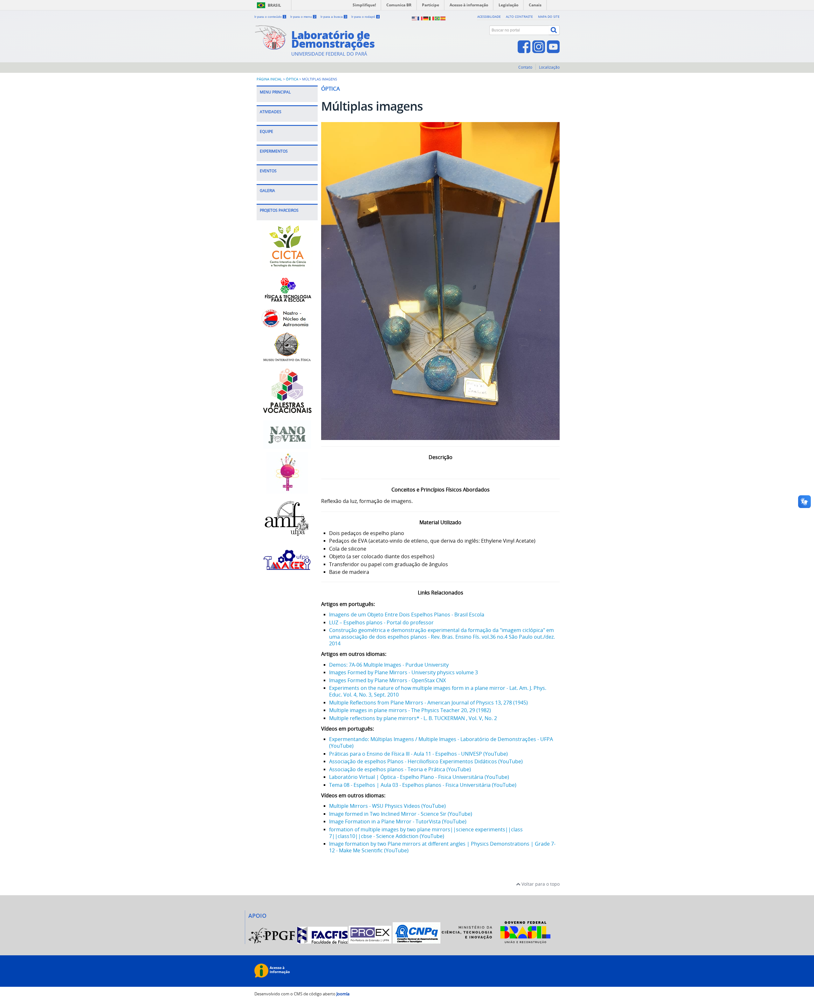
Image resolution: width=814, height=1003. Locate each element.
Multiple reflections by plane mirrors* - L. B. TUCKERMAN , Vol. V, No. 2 (413, 718)
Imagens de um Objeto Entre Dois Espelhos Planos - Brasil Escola (406, 614)
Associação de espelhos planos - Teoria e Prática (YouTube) (400, 769)
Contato (525, 67)
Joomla (342, 994)
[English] (414, 18)
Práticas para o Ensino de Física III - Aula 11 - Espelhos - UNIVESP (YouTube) (418, 753)
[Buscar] (554, 30)
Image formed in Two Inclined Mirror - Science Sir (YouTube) (400, 813)
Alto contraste (519, 16)
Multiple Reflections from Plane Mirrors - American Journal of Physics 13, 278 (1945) (428, 702)
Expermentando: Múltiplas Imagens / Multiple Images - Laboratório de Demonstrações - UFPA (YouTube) (441, 742)
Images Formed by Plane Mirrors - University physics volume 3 (403, 672)
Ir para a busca (334, 16)
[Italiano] (432, 18)
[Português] (437, 18)
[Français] (420, 18)
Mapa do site (549, 16)
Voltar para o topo (540, 884)
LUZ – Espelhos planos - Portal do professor (381, 622)
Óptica (292, 79)
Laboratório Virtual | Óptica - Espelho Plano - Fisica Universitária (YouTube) (419, 776)
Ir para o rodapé (365, 16)
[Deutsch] (426, 18)
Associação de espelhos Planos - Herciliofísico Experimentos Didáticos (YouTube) (426, 761)
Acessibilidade (489, 16)
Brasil (274, 5)
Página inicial (269, 79)
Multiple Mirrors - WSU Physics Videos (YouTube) (387, 805)
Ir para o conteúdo (270, 16)
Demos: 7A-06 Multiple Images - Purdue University (389, 664)
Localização (549, 67)
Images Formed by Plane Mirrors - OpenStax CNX (387, 680)
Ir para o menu (303, 16)
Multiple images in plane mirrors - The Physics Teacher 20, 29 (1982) (410, 710)
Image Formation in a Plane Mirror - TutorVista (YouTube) (397, 821)
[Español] (443, 18)
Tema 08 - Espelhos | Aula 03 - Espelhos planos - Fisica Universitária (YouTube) (422, 784)
